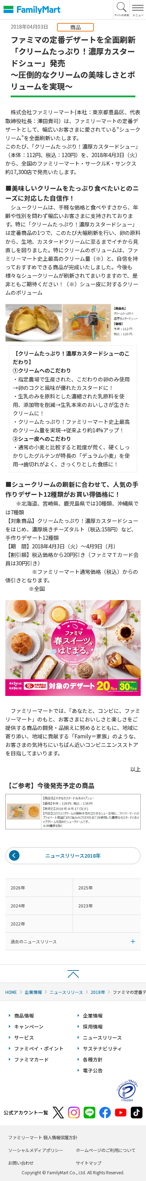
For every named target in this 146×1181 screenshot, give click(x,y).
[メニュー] (137, 9)
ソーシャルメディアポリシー (35, 1150)
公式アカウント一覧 (26, 1112)
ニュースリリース (66, 992)
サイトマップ (88, 1163)
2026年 (18, 888)
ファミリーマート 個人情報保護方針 (42, 1137)
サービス (24, 1037)
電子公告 (93, 1070)
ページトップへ (73, 973)
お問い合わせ (21, 1163)
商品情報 (24, 1015)
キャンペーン (29, 1026)
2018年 (98, 992)
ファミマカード (31, 1059)
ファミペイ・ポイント (39, 1048)
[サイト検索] (121, 9)
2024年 (18, 906)
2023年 (85, 906)
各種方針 (93, 1059)
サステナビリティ (102, 1048)
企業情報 (33, 992)
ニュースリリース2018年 (73, 855)
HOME (11, 992)
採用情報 (93, 1026)
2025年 (85, 888)
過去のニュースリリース (34, 941)
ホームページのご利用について (105, 1150)
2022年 (18, 924)
